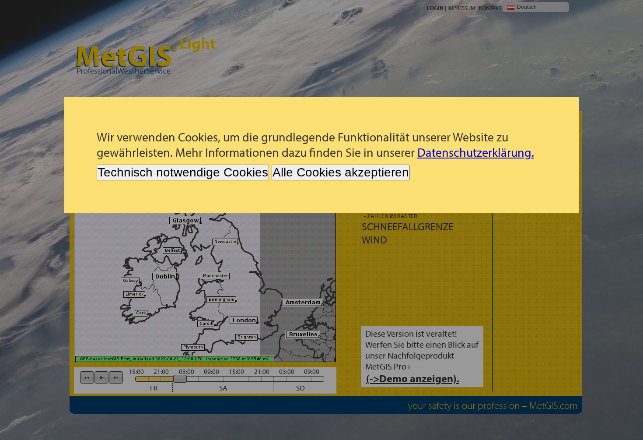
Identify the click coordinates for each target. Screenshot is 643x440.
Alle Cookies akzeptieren (341, 172)
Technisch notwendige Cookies (183, 172)
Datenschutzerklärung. (475, 152)
